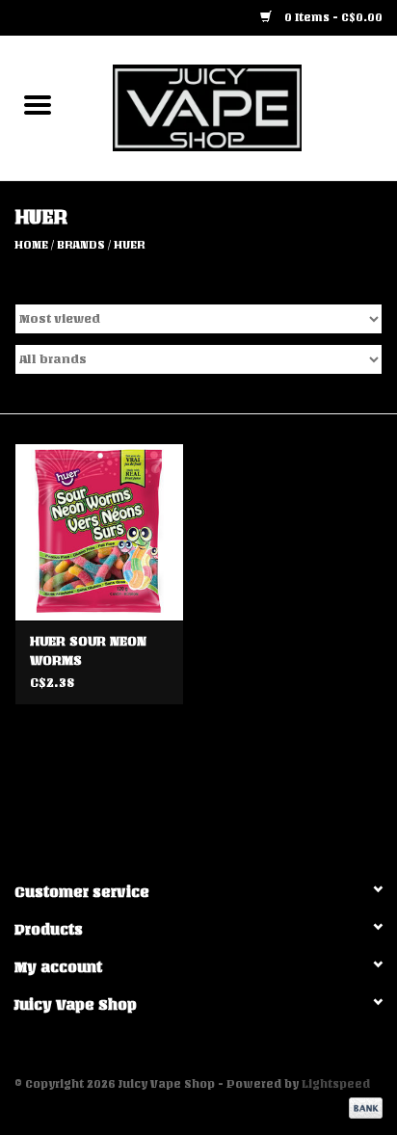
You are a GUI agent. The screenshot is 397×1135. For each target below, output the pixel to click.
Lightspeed (336, 1084)
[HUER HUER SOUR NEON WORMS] (99, 531)
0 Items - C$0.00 (332, 17)
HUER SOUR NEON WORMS (88, 651)
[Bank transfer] (362, 1108)
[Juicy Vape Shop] (236, 107)
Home (31, 245)
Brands (81, 245)
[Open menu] (37, 104)
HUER (130, 245)
